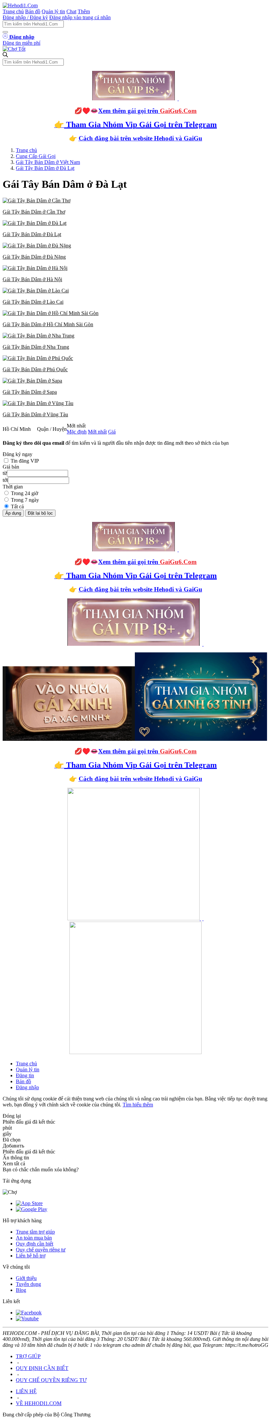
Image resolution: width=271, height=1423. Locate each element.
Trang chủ (13, 11)
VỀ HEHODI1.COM (38, 1403)
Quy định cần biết (34, 1243)
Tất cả (17, 506)
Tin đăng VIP (25, 461)
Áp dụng (13, 513)
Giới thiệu (26, 1278)
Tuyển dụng (28, 1284)
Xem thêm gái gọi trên (147, 110)
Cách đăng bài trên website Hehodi (126, 138)
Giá (112, 431)
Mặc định (77, 431)
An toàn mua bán (34, 1238)
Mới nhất (97, 431)
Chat (71, 11)
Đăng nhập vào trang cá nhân (80, 17)
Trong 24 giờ (24, 493)
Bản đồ (32, 11)
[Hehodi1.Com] (20, 5)
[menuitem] (135, 206)
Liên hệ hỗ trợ (30, 1255)
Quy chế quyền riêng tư (40, 1249)
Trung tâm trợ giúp (35, 1232)
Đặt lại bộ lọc (40, 513)
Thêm (84, 11)
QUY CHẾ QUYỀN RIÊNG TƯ (51, 1380)
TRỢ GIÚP (28, 1356)
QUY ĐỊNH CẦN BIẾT (42, 1368)
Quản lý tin (53, 11)
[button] (135, 206)
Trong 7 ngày (25, 500)
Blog (21, 1290)
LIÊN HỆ (26, 1391)
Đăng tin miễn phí (21, 43)
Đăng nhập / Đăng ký (25, 17)
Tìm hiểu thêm (138, 1104)
